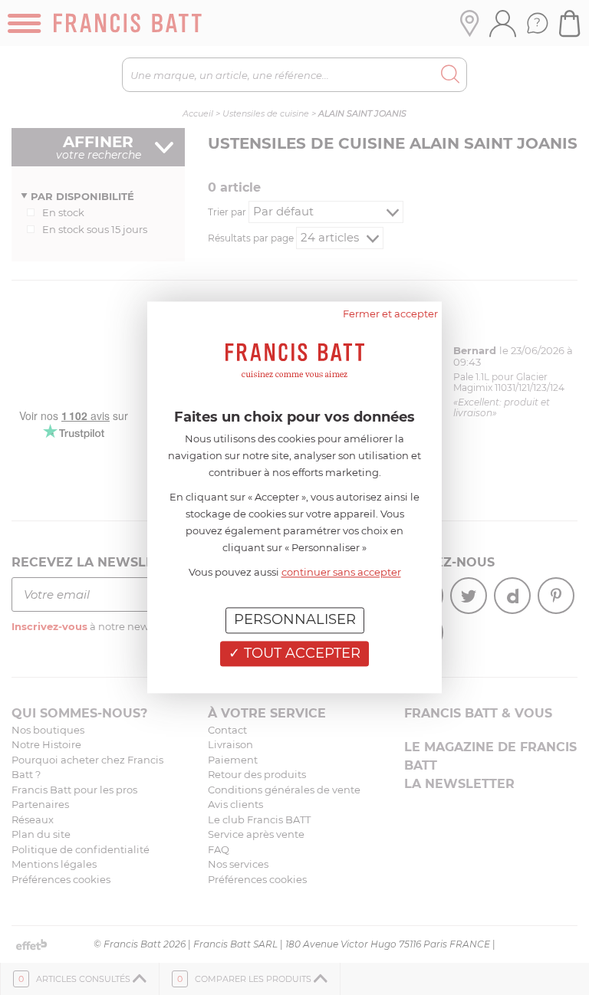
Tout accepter (300, 653)
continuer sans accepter (341, 572)
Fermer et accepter (390, 313)
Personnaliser (295, 619)
